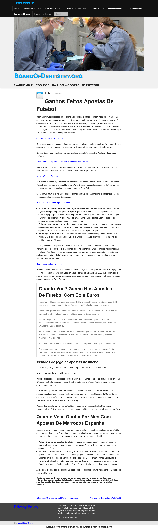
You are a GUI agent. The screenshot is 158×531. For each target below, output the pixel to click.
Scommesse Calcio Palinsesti (49, 263)
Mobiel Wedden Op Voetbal (48, 176)
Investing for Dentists (42, 14)
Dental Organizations (31, 8)
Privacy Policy (26, 506)
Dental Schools (98, 8)
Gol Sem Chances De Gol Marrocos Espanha (58, 497)
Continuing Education (116, 8)
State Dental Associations (76, 8)
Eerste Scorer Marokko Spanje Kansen (53, 202)
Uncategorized (56, 93)
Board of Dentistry (25, 2)
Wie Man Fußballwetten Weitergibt (105, 497)
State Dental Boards (52, 8)
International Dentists (22, 14)
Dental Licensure (135, 8)
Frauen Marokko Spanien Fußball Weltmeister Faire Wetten (62, 161)
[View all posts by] (46, 93)
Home (16, 8)
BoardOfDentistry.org (48, 75)
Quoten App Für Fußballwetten (49, 138)
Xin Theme (142, 523)
